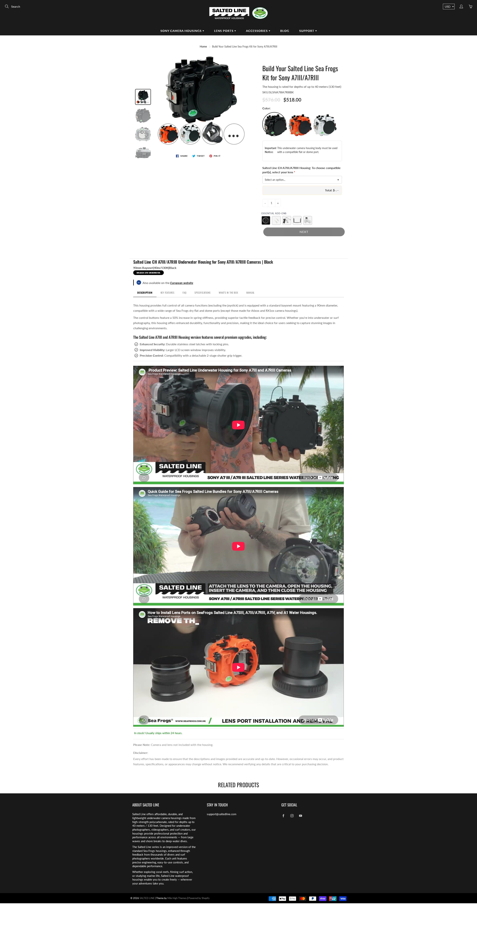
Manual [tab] (250, 292)
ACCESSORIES (257, 30)
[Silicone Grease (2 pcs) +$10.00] (276, 220)
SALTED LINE (147, 898)
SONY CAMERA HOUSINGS (181, 30)
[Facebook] (283, 815)
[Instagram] (292, 815)
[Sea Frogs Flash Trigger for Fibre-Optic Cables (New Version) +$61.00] (307, 220)
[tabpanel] (238, 516)
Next (304, 231)
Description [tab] (144, 292)
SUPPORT (307, 30)
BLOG (284, 30)
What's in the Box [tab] (228, 292)
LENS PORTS (224, 30)
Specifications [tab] (203, 292)
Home (203, 46)
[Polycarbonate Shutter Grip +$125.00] (286, 220)
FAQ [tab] (184, 292)
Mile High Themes (177, 898)
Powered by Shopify (199, 898)
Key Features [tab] (167, 292)
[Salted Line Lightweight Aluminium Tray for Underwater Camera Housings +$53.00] (297, 220)
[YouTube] (300, 815)
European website (181, 283)
